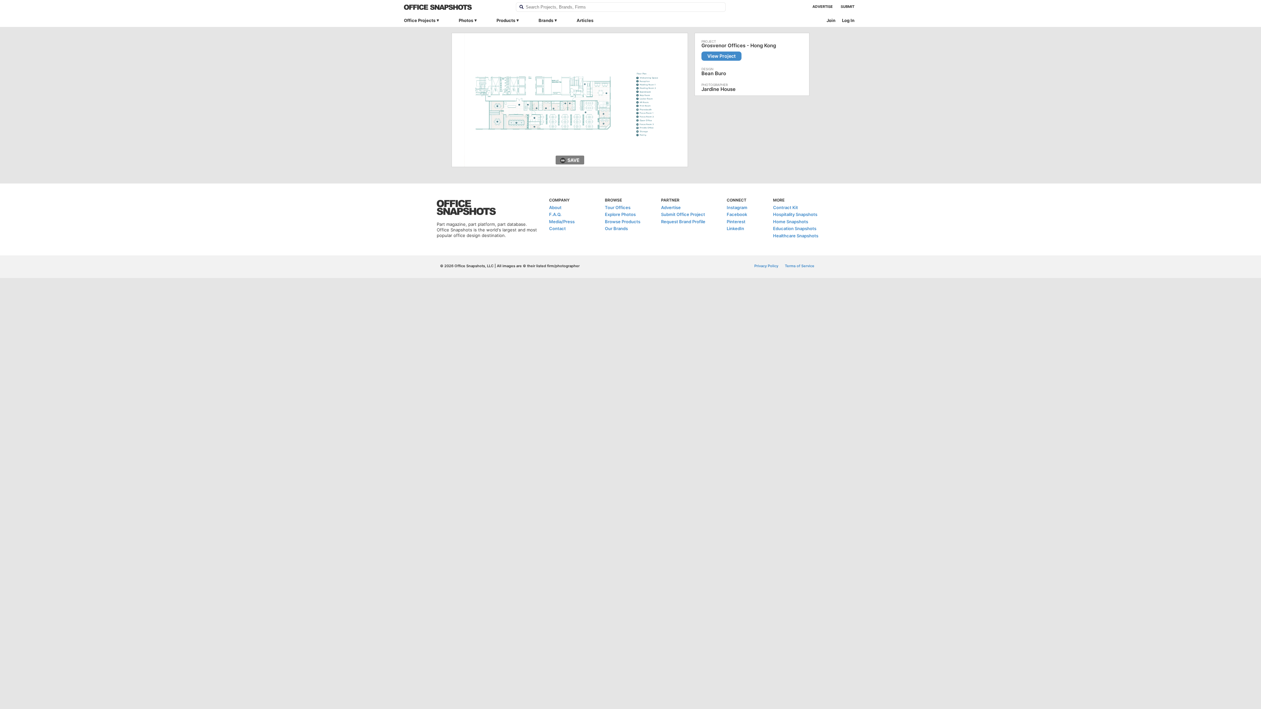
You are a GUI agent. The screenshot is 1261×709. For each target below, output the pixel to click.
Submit (847, 6)
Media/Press (562, 221)
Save (573, 160)
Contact (557, 228)
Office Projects (419, 20)
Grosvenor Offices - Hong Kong (738, 45)
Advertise (822, 6)
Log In (848, 20)
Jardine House (718, 89)
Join (831, 20)
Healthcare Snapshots (795, 235)
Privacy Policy (766, 266)
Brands (546, 20)
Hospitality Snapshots (795, 214)
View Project (721, 56)
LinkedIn (735, 228)
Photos (466, 20)
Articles (585, 20)
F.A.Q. (555, 214)
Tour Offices (617, 207)
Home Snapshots (790, 221)
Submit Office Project (683, 214)
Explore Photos (620, 214)
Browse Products (622, 221)
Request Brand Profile (683, 221)
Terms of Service (799, 266)
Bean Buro (713, 73)
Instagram (737, 207)
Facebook (737, 214)
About (555, 207)
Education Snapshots (794, 228)
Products (506, 20)
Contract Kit (785, 207)
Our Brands (616, 228)
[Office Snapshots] (455, 7)
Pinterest (736, 221)
